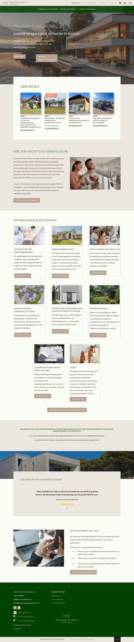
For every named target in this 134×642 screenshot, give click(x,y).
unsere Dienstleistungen (47, 58)
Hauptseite (75, 3)
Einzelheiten (22, 275)
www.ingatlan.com (24, 613)
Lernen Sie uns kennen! (26, 200)
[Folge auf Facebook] (15, 607)
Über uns (104, 3)
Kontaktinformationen (83, 572)
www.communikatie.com (26, 621)
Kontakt (113, 3)
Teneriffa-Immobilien (87, 9)
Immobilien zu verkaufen (48, 9)
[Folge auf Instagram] (19, 607)
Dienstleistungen (89, 3)
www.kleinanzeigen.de (25, 617)
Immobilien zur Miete (68, 9)
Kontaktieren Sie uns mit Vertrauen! (67, 410)
